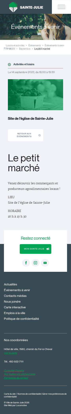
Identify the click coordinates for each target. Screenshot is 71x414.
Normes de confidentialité (29, 394)
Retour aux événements (24, 135)
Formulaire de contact (16, 377)
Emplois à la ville (14, 313)
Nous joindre (12, 301)
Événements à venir (54, 45)
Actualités (10, 284)
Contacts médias (15, 296)
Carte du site (10, 394)
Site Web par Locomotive (15, 405)
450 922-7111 (16, 361)
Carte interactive (15, 307)
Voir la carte (10, 352)
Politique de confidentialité (21, 319)
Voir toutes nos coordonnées (19, 373)
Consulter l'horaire (14, 370)
